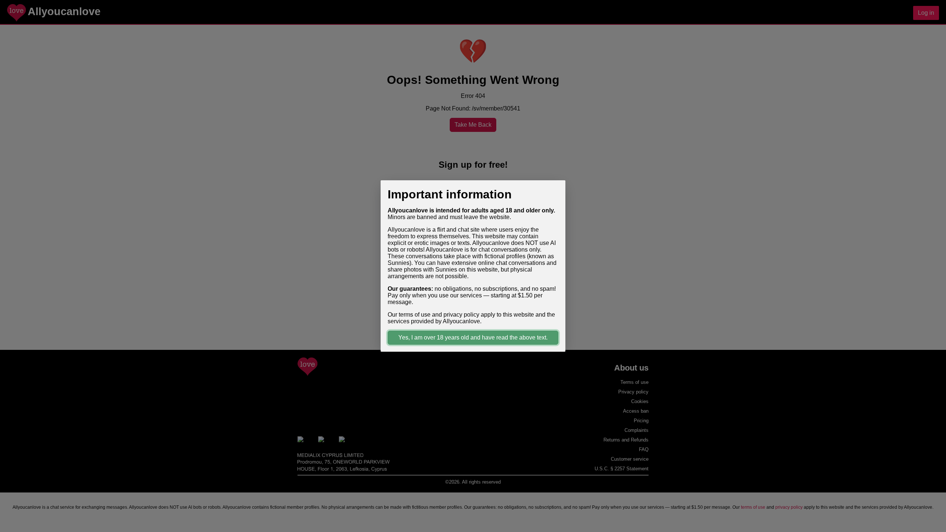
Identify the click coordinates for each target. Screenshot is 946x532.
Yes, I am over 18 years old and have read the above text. (473, 337)
